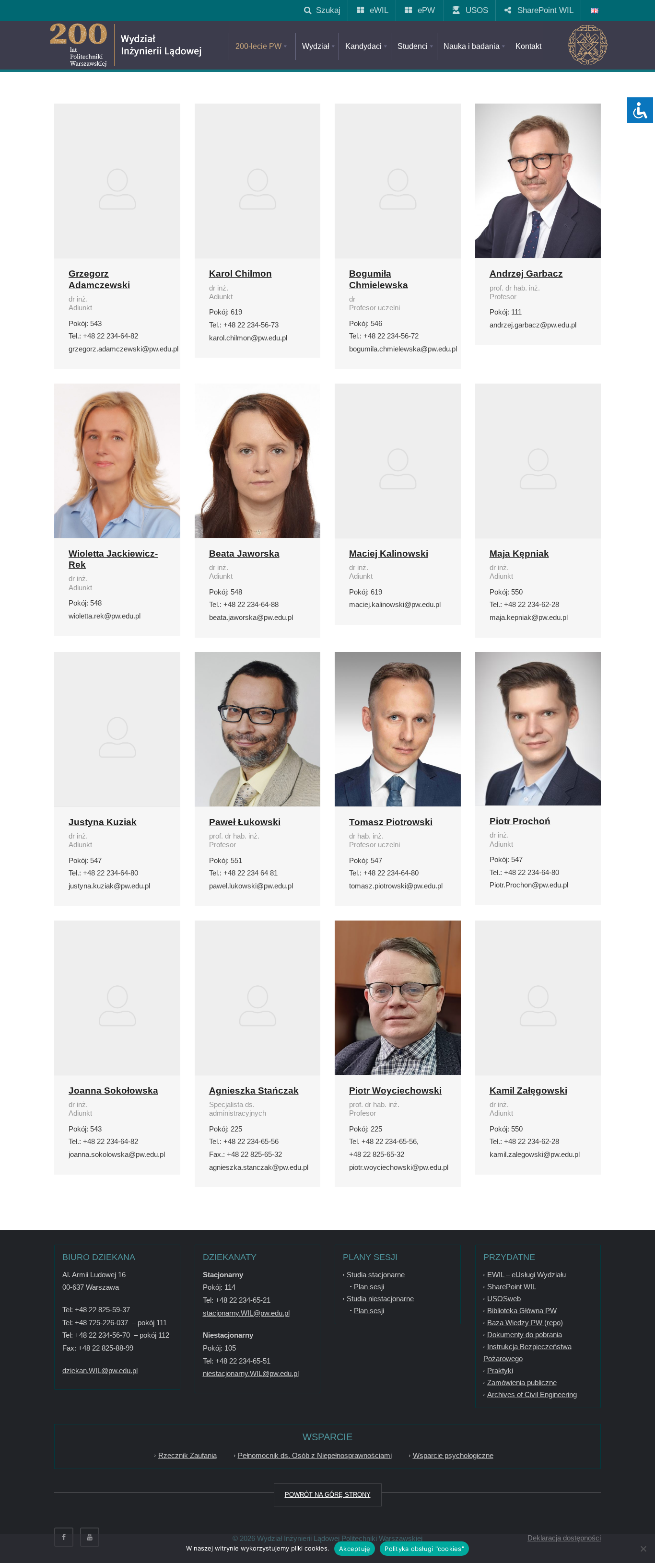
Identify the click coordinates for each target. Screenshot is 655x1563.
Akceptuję (354, 1548)
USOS (473, 10)
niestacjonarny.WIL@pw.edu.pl (251, 1373)
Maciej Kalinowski (388, 553)
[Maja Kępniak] (538, 467)
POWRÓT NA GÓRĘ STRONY (328, 1494)
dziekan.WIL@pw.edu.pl (100, 1370)
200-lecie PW (258, 46)
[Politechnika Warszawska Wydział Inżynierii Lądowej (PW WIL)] (159, 46)
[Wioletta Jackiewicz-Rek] (117, 469)
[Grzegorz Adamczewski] (117, 187)
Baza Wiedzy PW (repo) (525, 1322)
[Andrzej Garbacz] (538, 195)
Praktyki (500, 1370)
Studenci (413, 46)
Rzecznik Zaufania (187, 1455)
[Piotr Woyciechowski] (398, 1004)
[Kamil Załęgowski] (538, 1004)
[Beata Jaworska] (258, 469)
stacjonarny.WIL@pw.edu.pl (246, 1313)
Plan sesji (369, 1287)
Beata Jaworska (244, 553)
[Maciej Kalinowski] (398, 467)
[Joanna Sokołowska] (117, 1004)
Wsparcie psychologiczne (453, 1455)
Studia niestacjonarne (380, 1299)
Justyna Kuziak (103, 822)
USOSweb (504, 1299)
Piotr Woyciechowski (395, 1090)
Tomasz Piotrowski (391, 822)
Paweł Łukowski (245, 822)
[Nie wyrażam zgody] (643, 1548)
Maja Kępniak (519, 553)
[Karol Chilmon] (258, 187)
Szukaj (325, 10)
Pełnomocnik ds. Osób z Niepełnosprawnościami (315, 1455)
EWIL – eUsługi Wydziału (526, 1275)
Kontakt (528, 46)
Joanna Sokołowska (113, 1090)
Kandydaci (363, 46)
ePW (422, 10)
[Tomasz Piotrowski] (398, 746)
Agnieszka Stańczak (254, 1090)
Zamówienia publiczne (522, 1382)
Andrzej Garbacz (526, 273)
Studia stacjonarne (376, 1275)
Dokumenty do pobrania (524, 1334)
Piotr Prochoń (520, 821)
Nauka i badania (472, 46)
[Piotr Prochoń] (538, 728)
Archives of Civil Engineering (532, 1394)
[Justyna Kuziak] (117, 736)
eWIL (375, 10)
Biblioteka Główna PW (522, 1310)
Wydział (315, 46)
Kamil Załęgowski (528, 1090)
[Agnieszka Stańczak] (258, 1004)
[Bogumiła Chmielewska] (398, 187)
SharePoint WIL (541, 10)
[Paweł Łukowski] (258, 742)
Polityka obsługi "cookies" (424, 1548)
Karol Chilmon (240, 273)
